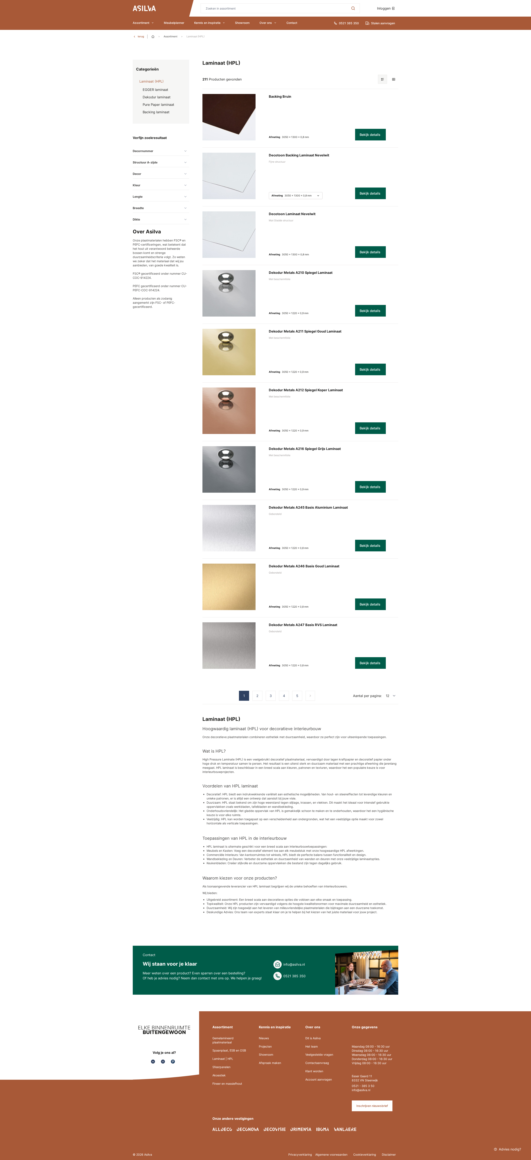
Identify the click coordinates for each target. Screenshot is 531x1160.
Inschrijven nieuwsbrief (372, 1106)
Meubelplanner (174, 22)
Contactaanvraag (317, 1063)
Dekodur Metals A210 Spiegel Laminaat (300, 273)
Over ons (265, 22)
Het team (311, 1046)
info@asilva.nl (294, 964)
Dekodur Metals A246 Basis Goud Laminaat (304, 566)
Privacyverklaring (300, 1154)
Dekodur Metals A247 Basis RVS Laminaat (303, 625)
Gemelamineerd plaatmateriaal (223, 1040)
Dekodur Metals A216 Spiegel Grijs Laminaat (305, 449)
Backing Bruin (280, 96)
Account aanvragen (318, 1079)
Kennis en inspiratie (207, 22)
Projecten (265, 1046)
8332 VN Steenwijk (365, 1080)
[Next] (310, 696)
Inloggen (384, 8)
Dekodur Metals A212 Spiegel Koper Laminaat (306, 390)
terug (141, 36)
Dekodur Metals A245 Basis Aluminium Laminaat (308, 507)
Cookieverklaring (365, 1154)
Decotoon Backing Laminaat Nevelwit (299, 155)
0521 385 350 (294, 976)
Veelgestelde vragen (319, 1054)
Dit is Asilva (313, 1038)
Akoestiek (219, 1075)
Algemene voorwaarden (331, 1154)
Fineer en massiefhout (227, 1083)
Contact (291, 22)
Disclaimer (389, 1154)
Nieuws (264, 1038)
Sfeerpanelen (221, 1067)
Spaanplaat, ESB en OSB (229, 1050)
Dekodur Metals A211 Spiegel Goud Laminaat (305, 331)
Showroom (242, 22)
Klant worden (314, 1071)
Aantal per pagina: (367, 696)
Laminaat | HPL (222, 1058)
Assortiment (141, 22)
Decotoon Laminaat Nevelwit (292, 214)
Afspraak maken (270, 1063)
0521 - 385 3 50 (363, 1086)
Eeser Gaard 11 (362, 1076)
